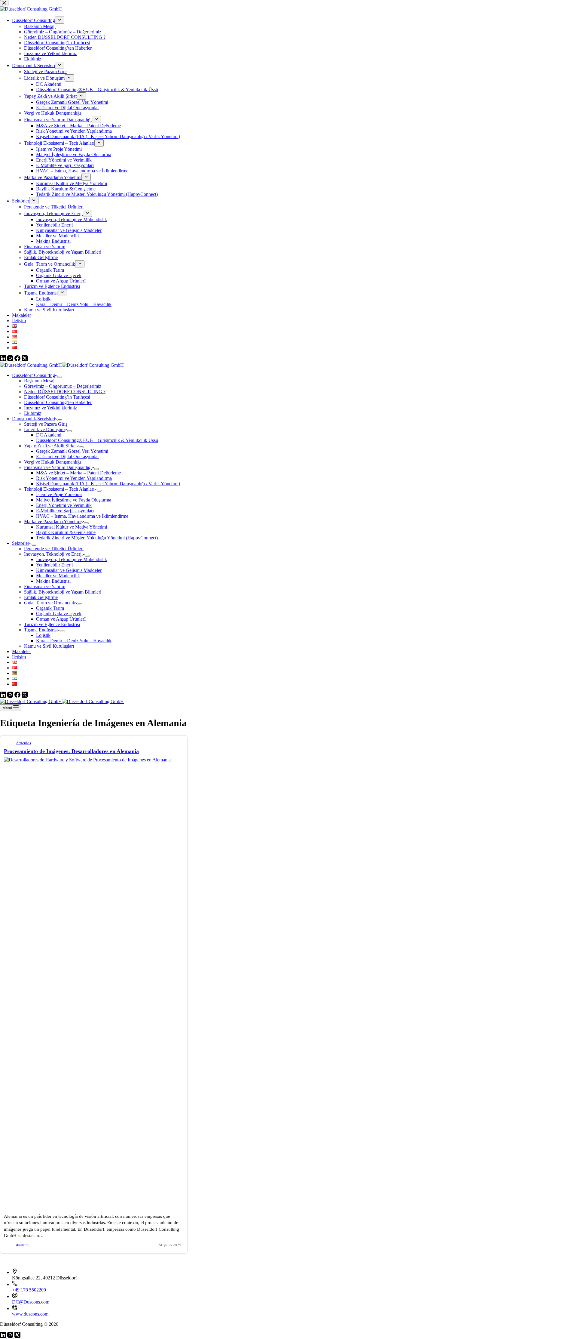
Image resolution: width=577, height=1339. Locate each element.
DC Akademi (48, 434)
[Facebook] (18, 696)
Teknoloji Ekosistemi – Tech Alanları (59, 489)
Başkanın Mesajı (40, 380)
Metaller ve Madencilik (58, 575)
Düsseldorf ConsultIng (33, 375)
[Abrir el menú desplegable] (59, 377)
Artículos (23, 743)
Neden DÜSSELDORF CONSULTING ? (64, 391)
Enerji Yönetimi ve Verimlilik (64, 505)
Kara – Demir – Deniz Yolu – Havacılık (73, 640)
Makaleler (21, 651)
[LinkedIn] (3, 696)
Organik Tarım (50, 608)
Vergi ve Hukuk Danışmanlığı (52, 461)
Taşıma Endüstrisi (41, 629)
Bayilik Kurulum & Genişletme (66, 532)
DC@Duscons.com (30, 1301)
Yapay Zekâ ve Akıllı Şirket (50, 445)
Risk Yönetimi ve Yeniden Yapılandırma (74, 478)
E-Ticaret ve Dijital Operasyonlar (67, 456)
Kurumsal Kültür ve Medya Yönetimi (71, 526)
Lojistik (43, 635)
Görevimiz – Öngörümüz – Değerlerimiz (62, 386)
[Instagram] (10, 696)
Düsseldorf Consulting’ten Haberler (58, 402)
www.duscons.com (30, 1313)
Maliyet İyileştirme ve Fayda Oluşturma (73, 499)
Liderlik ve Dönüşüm (44, 429)
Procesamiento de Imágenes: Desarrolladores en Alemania (71, 751)
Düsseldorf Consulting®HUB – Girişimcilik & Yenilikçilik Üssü (97, 440)
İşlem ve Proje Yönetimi (59, 494)
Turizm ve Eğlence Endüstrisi (52, 624)
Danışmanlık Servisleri (33, 418)
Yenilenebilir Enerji (54, 564)
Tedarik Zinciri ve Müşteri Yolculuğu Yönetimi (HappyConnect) (97, 537)
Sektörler (20, 543)
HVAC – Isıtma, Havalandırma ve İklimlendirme (82, 516)
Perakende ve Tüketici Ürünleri (54, 548)
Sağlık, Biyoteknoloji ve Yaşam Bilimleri (62, 591)
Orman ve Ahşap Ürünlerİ (61, 619)
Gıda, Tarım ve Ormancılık (49, 602)
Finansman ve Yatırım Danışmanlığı (58, 467)
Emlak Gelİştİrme (41, 597)
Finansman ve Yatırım (44, 586)
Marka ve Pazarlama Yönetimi (52, 521)
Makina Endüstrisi (53, 581)
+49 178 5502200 (29, 1289)
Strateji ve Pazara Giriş (45, 424)
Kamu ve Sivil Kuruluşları (49, 646)
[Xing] (17, 1336)
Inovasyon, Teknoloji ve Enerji (53, 554)
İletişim (19, 656)
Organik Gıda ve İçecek (58, 613)
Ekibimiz (32, 413)
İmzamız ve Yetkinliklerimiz (50, 407)
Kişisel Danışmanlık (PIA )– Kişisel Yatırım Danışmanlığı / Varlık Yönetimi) (108, 483)
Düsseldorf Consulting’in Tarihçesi (57, 397)
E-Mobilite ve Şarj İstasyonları (65, 510)
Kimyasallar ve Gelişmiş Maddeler (69, 570)
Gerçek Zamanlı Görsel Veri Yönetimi (72, 451)
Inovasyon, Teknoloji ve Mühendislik (71, 559)
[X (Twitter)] (25, 696)
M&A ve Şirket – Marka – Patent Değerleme (78, 472)
